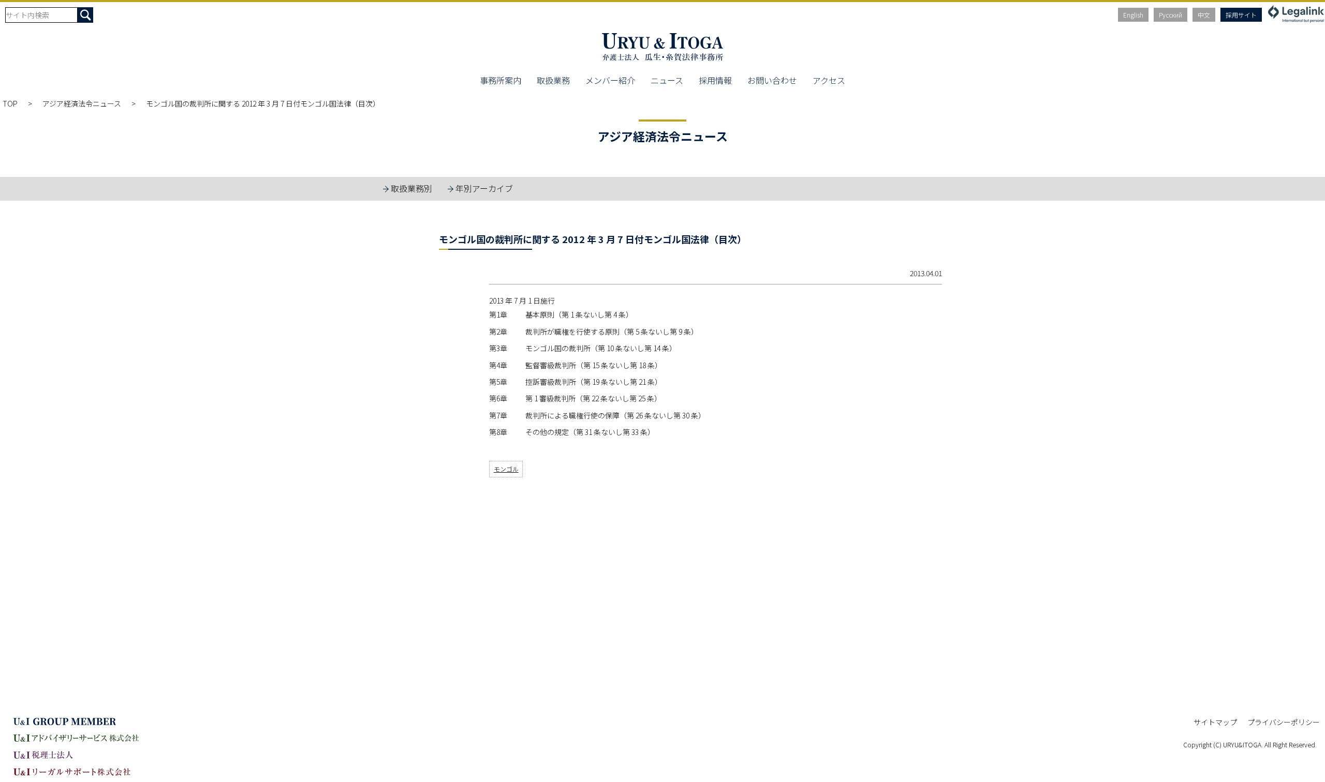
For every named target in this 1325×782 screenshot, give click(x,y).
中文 (1204, 14)
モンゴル (506, 468)
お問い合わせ (772, 80)
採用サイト (1241, 14)
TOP (10, 103)
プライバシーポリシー (1283, 722)
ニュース (667, 80)
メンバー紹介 (610, 80)
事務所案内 (500, 80)
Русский (1170, 14)
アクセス (829, 80)
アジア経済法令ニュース (81, 103)
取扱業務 (553, 80)
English (1133, 14)
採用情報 (715, 80)
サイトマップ (1215, 722)
